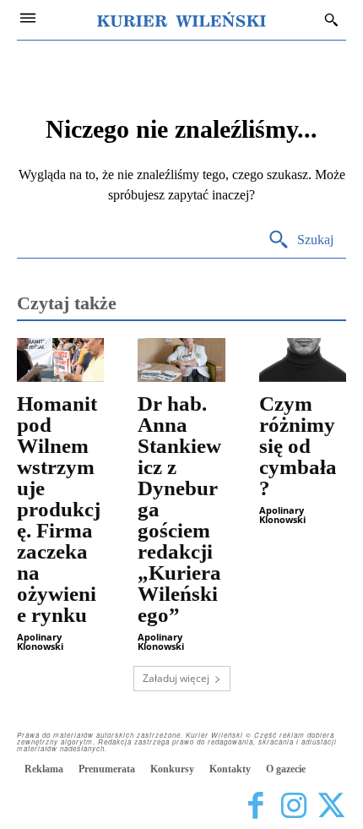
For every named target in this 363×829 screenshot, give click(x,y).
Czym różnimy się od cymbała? (298, 445)
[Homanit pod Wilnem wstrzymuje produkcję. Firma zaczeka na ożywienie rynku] (60, 360)
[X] (331, 806)
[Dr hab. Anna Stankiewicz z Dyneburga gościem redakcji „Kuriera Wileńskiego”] (181, 360)
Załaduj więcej (176, 678)
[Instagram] (293, 806)
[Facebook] (255, 806)
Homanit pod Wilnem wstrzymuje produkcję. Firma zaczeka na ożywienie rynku (58, 509)
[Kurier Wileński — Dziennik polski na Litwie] (181, 19)
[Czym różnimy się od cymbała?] (302, 360)
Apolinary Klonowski (40, 641)
